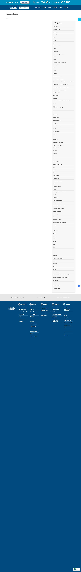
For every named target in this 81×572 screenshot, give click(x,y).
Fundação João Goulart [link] (57, 120)
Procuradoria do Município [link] (58, 200)
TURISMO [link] (44, 7)
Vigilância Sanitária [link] (56, 288)
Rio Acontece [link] (55, 214)
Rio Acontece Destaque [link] (57, 216)
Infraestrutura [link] (55, 139)
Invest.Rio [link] (55, 150)
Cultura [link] (54, 70)
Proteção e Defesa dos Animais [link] (59, 205)
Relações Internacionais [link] (57, 211)
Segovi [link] (54, 252)
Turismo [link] (54, 283)
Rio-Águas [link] (55, 233)
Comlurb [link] (54, 59)
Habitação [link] (55, 134)
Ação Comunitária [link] (56, 26)
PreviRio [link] (54, 194)
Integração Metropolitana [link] (58, 142)
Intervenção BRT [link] (56, 147)
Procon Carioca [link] (56, 197)
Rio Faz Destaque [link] (56, 227)
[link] (79, 19)
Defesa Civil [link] (55, 73)
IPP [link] (53, 156)
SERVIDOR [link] (55, 7)
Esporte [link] (54, 103)
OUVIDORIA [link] (66, 7)
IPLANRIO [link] (55, 153)
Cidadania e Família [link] (56, 45)
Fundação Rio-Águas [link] (57, 123)
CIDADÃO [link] (49, 7)
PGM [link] (54, 183)
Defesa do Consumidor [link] (57, 76)
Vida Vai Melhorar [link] (56, 285)
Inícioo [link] (7, 18)
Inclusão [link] (54, 136)
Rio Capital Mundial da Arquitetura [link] (59, 222)
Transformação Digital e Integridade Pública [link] (61, 274)
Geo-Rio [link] (54, 128)
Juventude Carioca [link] (56, 161)
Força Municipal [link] (56, 117)
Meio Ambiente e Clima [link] (57, 164)
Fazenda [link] (54, 106)
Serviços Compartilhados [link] (57, 258)
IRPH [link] (54, 158)
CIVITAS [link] (54, 56)
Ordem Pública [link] (56, 175)
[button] (27, 8)
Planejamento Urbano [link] (57, 186)
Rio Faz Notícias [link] (56, 230)
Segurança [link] (55, 255)
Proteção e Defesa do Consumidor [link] (59, 203)
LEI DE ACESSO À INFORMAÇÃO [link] (17, 297)
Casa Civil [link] (55, 34)
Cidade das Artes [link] (56, 51)
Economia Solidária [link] (56, 95)
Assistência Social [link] (56, 29)
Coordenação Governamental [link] (58, 65)
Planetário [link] (55, 189)
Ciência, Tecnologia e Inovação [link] (59, 54)
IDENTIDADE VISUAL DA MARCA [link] (63, 297)
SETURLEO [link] (55, 263)
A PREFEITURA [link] (38, 7)
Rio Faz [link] (54, 225)
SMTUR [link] (54, 269)
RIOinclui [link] (54, 241)
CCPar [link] (54, 37)
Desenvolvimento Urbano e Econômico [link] (60, 84)
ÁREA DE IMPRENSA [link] (40, 297)
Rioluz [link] (54, 244)
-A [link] (15, 2)
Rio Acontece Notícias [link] (57, 219)
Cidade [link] (54, 48)
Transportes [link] (55, 280)
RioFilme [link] (54, 238)
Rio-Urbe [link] (54, 236)
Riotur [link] (54, 247)
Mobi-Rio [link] (54, 167)
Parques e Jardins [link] (56, 178)
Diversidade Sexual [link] (56, 92)
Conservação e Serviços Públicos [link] (59, 62)
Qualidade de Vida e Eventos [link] (58, 208)
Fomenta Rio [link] (55, 114)
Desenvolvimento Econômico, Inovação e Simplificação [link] (63, 81)
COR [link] (53, 67)
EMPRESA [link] (60, 7)
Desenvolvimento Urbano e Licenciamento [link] (61, 87)
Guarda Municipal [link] (56, 131)
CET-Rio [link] (54, 40)
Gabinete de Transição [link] (57, 125)
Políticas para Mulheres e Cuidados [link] (59, 192)
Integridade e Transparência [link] (58, 145)
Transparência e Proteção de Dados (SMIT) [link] (61, 277)
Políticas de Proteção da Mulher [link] (59, 107)
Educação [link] (55, 98)
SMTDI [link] (54, 266)
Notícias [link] (54, 172)
